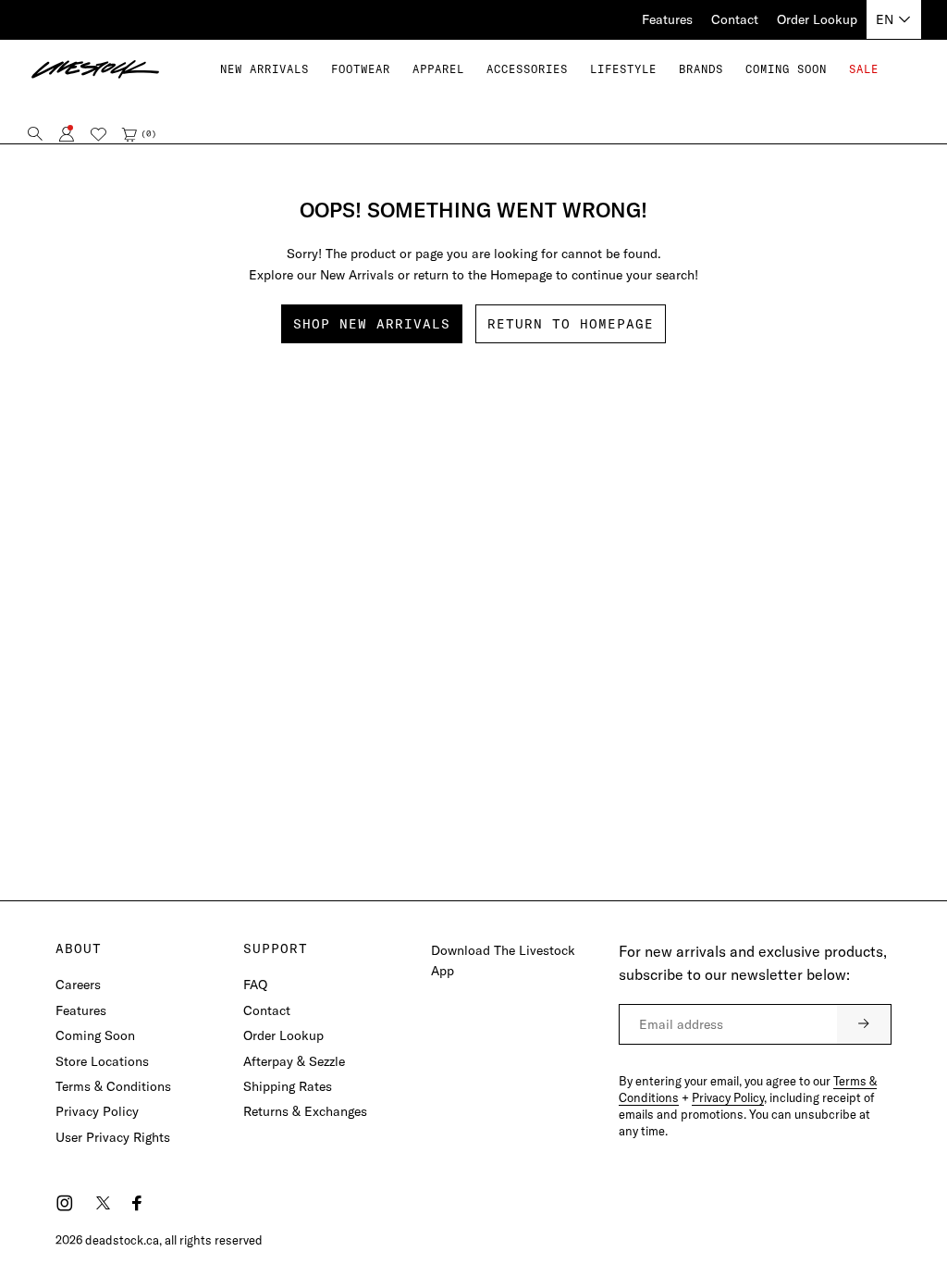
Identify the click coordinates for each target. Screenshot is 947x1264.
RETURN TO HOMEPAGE (570, 324)
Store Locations (102, 1061)
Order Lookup (817, 19)
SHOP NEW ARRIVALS (371, 324)
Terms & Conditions (113, 1086)
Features (667, 19)
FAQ (255, 984)
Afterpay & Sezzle (294, 1061)
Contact (734, 19)
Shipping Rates (287, 1086)
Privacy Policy (97, 1111)
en (884, 19)
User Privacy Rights (112, 1137)
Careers (78, 984)
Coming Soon (95, 1035)
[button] (360, 69)
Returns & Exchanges (305, 1111)
